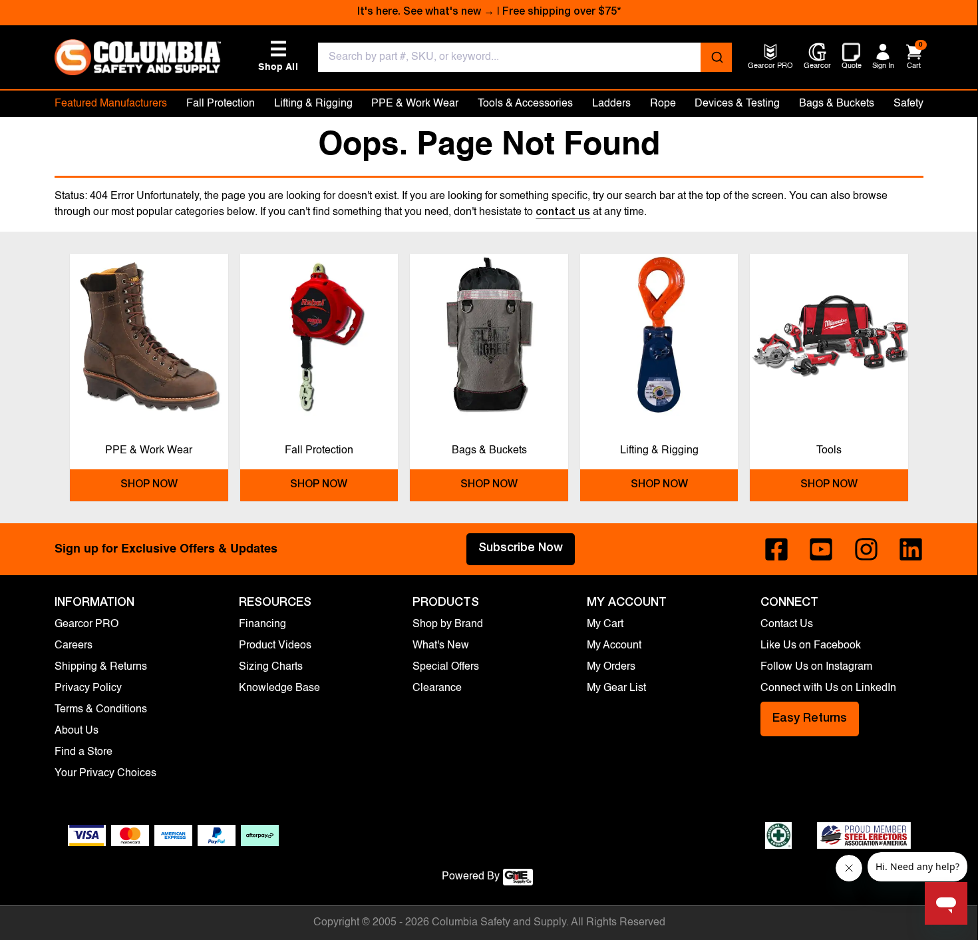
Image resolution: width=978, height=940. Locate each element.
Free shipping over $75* (561, 12)
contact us (563, 213)
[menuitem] (770, 67)
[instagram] (866, 549)
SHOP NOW (149, 485)
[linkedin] (910, 549)
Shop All (278, 56)
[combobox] (525, 57)
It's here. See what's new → (425, 12)
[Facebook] (776, 549)
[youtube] (821, 549)
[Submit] (716, 57)
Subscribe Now (520, 549)
